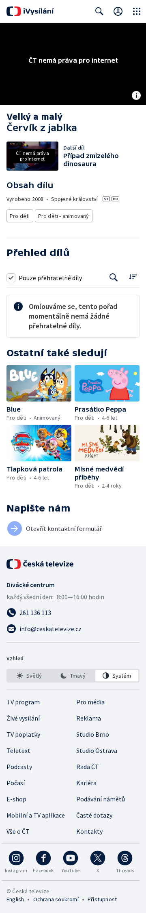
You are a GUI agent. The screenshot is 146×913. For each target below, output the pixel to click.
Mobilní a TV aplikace (35, 815)
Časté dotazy (94, 815)
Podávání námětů (100, 799)
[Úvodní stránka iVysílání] (30, 11)
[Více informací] (136, 96)
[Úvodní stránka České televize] (40, 564)
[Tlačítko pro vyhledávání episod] (113, 277)
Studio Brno (92, 734)
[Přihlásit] (118, 11)
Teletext (18, 750)
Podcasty (19, 767)
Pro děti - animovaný (63, 216)
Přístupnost (102, 899)
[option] (29, 675)
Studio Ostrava (96, 750)
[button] (38, 383)
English (15, 899)
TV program (23, 702)
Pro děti (20, 216)
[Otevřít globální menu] (136, 11)
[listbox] (73, 676)
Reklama (88, 718)
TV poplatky (23, 734)
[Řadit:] (133, 276)
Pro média (90, 702)
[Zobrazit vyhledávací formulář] (99, 11)
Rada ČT (87, 767)
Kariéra (86, 783)
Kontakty (89, 831)
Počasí (15, 783)
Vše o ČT (18, 831)
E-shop (16, 799)
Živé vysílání (23, 718)
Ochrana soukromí (56, 899)
